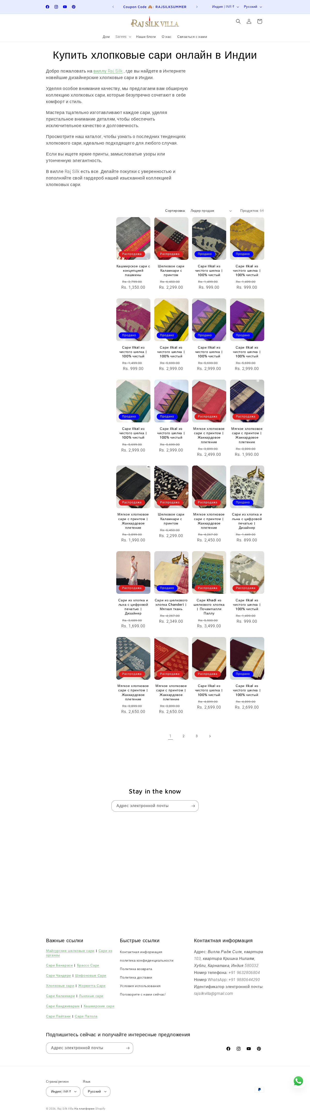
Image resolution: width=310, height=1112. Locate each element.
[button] (123, 37)
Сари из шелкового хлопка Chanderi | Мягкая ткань (171, 604)
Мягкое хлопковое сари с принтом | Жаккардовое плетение (209, 435)
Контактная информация (141, 952)
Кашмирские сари (99, 1006)
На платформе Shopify (89, 1108)
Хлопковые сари (60, 985)
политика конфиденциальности (146, 960)
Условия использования (140, 986)
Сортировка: (175, 211)
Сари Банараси (59, 965)
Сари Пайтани (58, 1016)
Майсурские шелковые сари (70, 950)
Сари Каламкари (60, 995)
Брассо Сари (88, 965)
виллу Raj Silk (108, 71)
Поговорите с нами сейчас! (143, 994)
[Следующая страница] (209, 736)
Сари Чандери (58, 975)
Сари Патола (86, 1016)
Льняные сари (91, 995)
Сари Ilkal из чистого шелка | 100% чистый (209, 270)
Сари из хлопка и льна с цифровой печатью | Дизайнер (247, 521)
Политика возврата (136, 969)
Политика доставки (136, 977)
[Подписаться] (193, 806)
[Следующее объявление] (197, 6)
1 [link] (170, 736)
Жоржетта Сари (92, 985)
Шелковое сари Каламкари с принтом (171, 270)
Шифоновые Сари (90, 975)
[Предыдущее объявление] (113, 6)
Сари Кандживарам (63, 1006)
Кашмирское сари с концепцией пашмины (133, 270)
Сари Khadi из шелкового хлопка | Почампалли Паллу (209, 606)
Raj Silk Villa (65, 1108)
